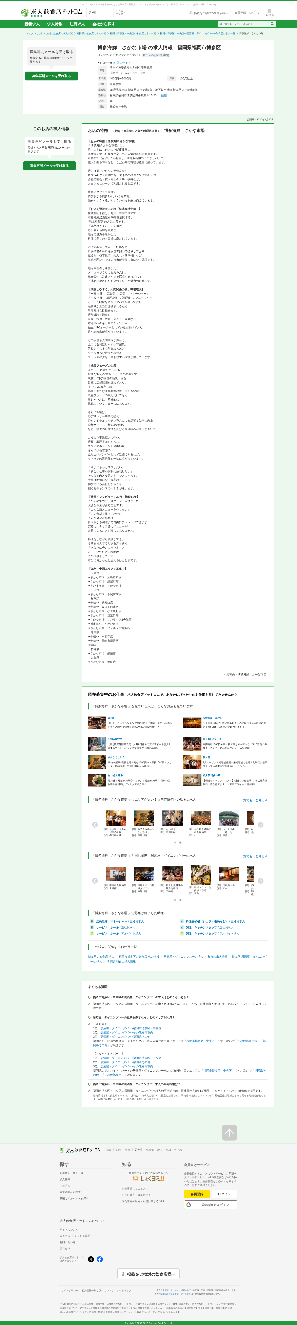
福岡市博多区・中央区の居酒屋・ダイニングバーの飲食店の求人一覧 (197, 33)
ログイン (224, 1194)
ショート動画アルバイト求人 (153, 1312)
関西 (118, 1149)
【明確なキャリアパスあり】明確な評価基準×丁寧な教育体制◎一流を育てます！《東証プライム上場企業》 (235, 782)
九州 (39, 33)
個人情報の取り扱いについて (97, 1290)
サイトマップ (124, 1290)
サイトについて (69, 1229)
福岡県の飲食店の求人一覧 (91, 33)
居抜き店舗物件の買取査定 (121, 1308)
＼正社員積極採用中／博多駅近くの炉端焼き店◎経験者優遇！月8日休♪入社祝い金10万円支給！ (234, 725)
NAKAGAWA (115, 739)
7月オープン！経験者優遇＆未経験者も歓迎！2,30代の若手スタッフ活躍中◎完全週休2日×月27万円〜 (235, 764)
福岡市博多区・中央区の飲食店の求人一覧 (133, 33)
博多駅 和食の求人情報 (121, 961)
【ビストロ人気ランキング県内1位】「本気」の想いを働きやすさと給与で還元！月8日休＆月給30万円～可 (140, 725)
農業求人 (115, 1312)
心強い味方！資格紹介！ (136, 1194)
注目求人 (77, 24)
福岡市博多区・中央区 (200, 1041)
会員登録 (197, 1194)
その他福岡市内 (247, 1041)
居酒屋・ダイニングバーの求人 (183, 956)
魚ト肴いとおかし (212, 739)
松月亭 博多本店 (211, 775)
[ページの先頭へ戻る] (229, 1133)
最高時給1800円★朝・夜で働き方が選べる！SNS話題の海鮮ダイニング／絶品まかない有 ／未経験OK (235, 746)
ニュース (65, 1235)
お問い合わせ (67, 1242)
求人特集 (54, 24)
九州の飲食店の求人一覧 (59, 33)
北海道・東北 (154, 1149)
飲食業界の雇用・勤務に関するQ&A (143, 1201)
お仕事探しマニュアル (135, 1188)
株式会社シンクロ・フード (175, 1294)
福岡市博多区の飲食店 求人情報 (139, 956)
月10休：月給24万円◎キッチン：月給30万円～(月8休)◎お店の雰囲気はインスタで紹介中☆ (139, 782)
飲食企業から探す (70, 1192)
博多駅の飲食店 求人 (101, 956)
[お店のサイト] (122, 62)
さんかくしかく (116, 757)
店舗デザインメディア (86, 1312)
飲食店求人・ (196, 1304)
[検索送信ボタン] (272, 24)
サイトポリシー (69, 1290)
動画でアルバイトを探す (74, 1198)
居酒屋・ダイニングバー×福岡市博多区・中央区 (130, 1028)
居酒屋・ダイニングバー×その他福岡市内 (126, 1032)
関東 (108, 1149)
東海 (127, 1149)
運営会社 (65, 1248)
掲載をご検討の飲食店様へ (151, 1274)
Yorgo (111, 718)
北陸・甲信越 (174, 1149)
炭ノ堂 (206, 757)
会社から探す (103, 24)
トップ (29, 33)
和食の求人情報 (217, 956)
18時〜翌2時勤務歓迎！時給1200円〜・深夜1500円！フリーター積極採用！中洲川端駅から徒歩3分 (140, 764)
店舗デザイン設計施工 (156, 1304)
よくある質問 (82, 1235)
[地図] (163, 95)
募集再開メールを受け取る (51, 76)
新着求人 (32, 24)
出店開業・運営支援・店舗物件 (108, 1304)
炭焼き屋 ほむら (212, 718)
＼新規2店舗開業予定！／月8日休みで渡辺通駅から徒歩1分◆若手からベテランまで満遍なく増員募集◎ (139, 746)
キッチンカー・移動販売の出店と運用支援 (177, 1308)
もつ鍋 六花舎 (115, 775)
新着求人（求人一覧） (73, 1173)
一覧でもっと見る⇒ (254, 800)
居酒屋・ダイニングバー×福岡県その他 (125, 1036)
